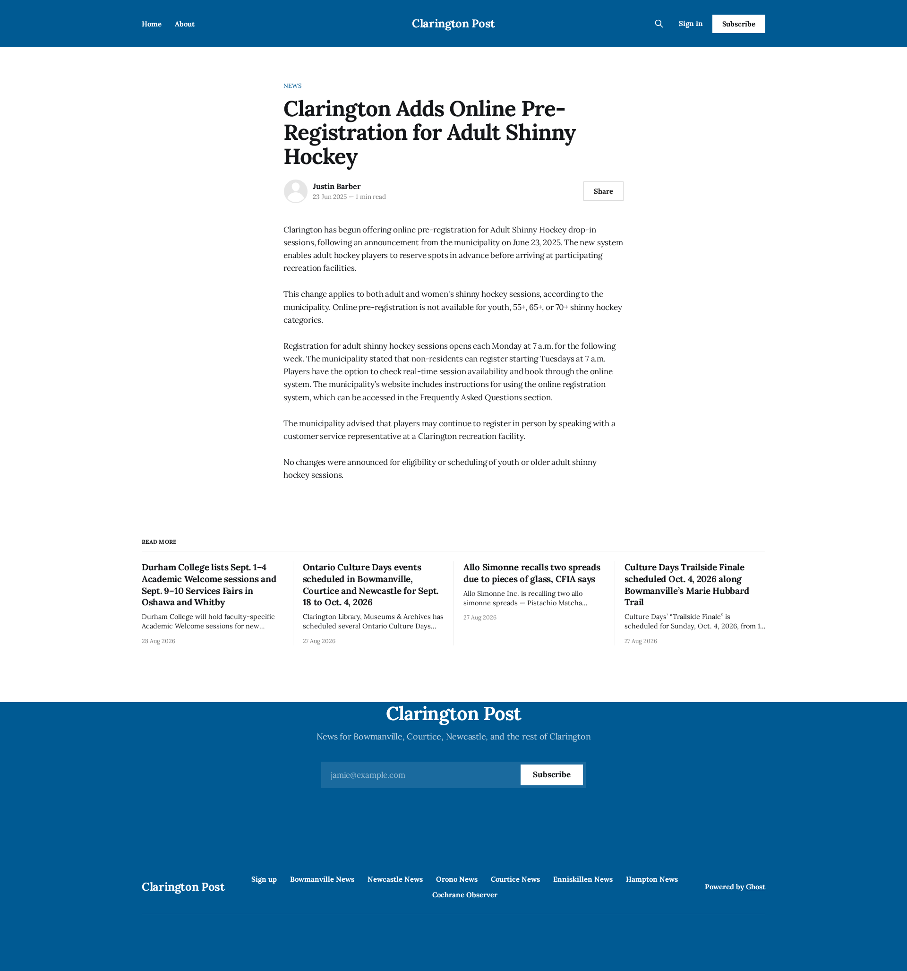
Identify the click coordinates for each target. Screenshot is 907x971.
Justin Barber (336, 186)
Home (152, 23)
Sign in (691, 23)
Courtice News (515, 879)
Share (603, 191)
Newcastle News (395, 879)
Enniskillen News (583, 879)
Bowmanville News (322, 879)
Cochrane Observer (464, 894)
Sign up (264, 879)
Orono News (457, 879)
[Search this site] (659, 23)
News (292, 86)
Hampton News (652, 879)
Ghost (755, 886)
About (185, 23)
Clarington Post (453, 23)
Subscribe (738, 23)
